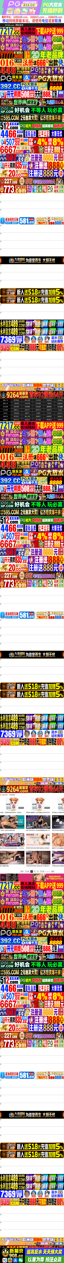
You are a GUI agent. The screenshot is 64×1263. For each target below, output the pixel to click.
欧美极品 (60, 400)
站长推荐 (5, 406)
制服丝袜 (60, 403)
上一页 (27, 871)
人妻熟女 (49, 403)
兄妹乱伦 (27, 419)
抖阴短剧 (60, 419)
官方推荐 (5, 410)
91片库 (49, 413)
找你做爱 (38, 406)
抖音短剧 (16, 413)
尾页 (53, 871)
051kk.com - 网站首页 (14, 25)
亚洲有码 (49, 400)
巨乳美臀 (38, 403)
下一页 (42, 871)
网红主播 (27, 400)
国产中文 (16, 419)
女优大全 (60, 413)
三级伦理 (16, 403)
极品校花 (49, 419)
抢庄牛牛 (27, 410)
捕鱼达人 (16, 410)
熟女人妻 (27, 416)
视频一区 (5, 400)
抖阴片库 (5, 416)
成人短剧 (38, 419)
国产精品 (16, 400)
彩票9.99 (49, 410)
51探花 (38, 413)
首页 (22, 871)
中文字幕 (27, 403)
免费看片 (5, 419)
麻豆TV (27, 413)
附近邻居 (16, 406)
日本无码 (38, 400)
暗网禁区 (49, 416)
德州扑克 (38, 410)
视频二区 (5, 403)
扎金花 (60, 410)
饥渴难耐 (27, 406)
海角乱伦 (60, 416)
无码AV (5, 413)
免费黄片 (38, 416)
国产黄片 (16, 416)
